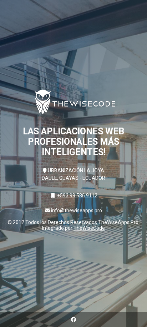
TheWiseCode (89, 228)
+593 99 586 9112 (77, 195)
